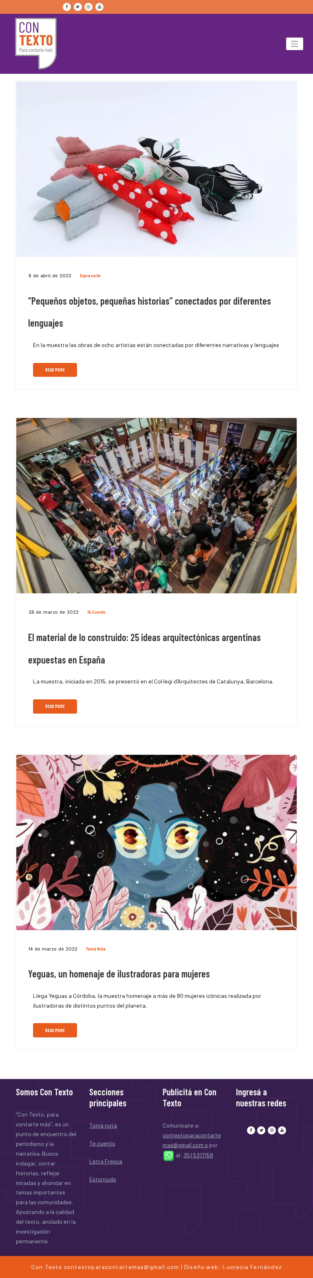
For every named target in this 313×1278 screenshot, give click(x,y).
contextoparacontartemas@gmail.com (121, 1266)
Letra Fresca (105, 1161)
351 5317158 (198, 1155)
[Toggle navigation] (295, 44)
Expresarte (90, 275)
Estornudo (102, 1179)
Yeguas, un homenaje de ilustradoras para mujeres (119, 974)
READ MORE (55, 369)
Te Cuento (96, 612)
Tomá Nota (96, 948)
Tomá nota (103, 1125)
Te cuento (102, 1143)
